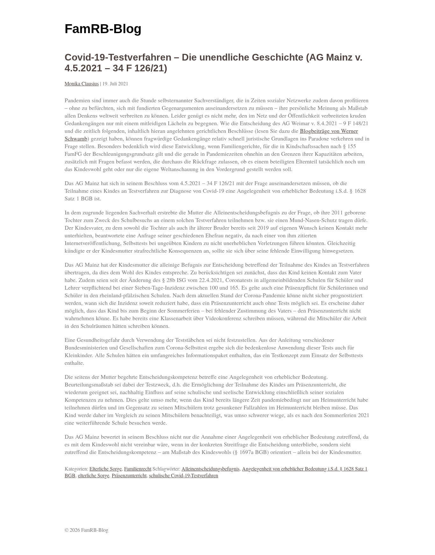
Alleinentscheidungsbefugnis (210, 468)
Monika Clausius (82, 83)
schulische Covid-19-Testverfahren (183, 475)
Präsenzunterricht (129, 475)
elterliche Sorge (93, 475)
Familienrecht (137, 468)
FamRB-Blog (103, 29)
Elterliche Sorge (105, 468)
